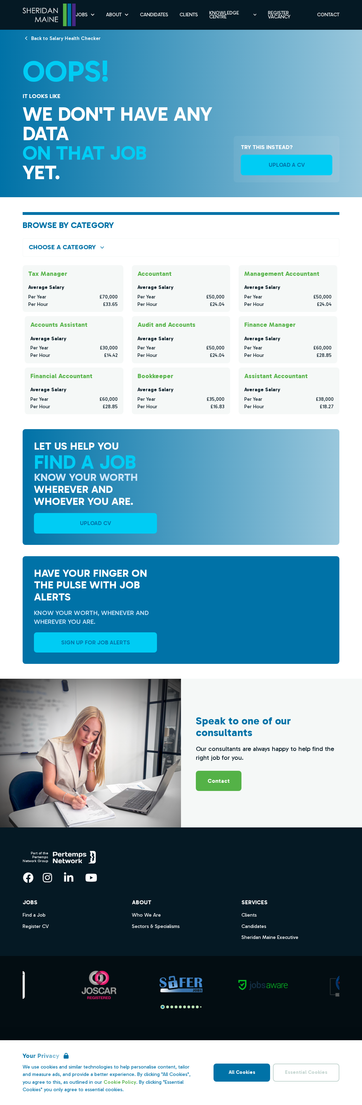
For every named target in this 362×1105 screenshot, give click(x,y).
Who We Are (146, 915)
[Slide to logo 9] (201, 1007)
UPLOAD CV (95, 523)
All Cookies (242, 1072)
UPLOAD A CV (287, 164)
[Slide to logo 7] (193, 1007)
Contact (328, 15)
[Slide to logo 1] (167, 1007)
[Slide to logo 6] (188, 1007)
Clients (189, 15)
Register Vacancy (279, 15)
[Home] (49, 15)
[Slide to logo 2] (171, 1007)
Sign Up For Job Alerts (95, 642)
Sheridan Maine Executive (269, 937)
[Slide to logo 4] (180, 1007)
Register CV (36, 926)
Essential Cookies (306, 1072)
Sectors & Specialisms (156, 926)
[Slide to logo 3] (176, 1007)
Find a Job (34, 915)
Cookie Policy (120, 1082)
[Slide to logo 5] (184, 1007)
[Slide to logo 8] (197, 1007)
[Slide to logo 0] (162, 1007)
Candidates (154, 15)
